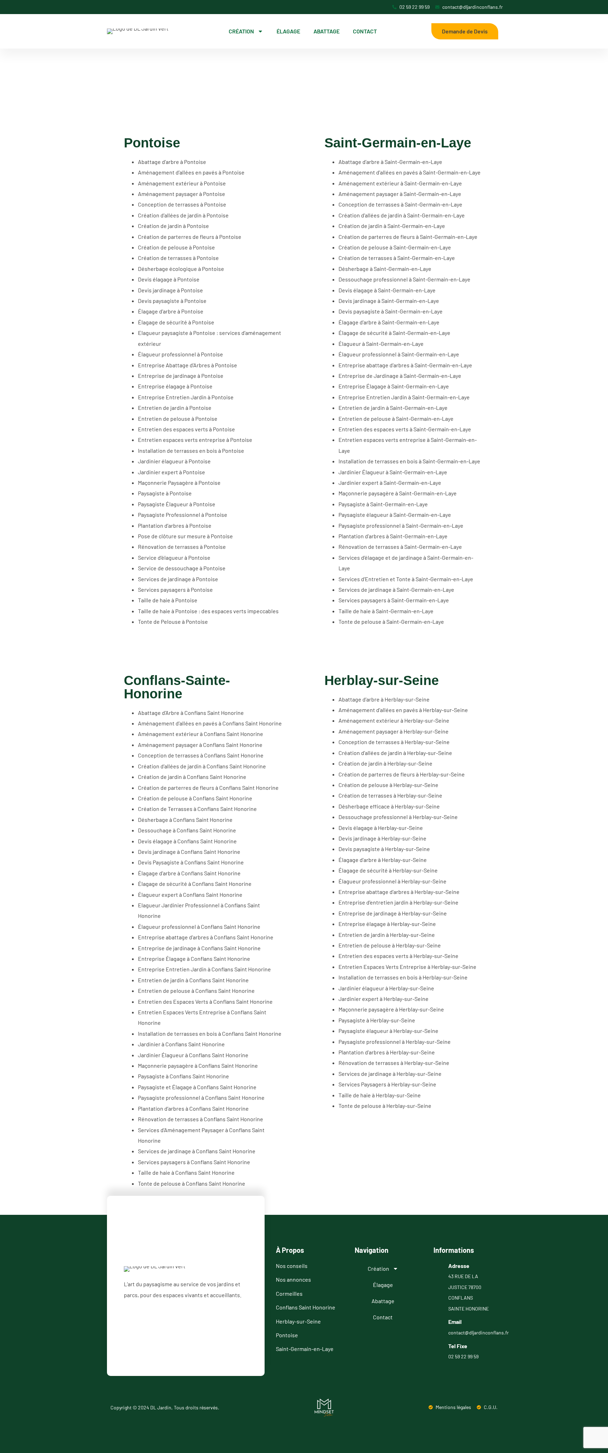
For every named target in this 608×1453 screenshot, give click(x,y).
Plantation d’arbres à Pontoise (174, 525)
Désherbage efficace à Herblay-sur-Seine (389, 806)
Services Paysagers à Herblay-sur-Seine (387, 1084)
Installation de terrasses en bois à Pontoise (191, 450)
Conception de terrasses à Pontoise (182, 204)
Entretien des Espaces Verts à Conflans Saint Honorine (205, 1001)
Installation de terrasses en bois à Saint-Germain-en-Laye (409, 461)
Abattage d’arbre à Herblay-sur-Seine (384, 699)
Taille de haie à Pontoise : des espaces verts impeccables (208, 611)
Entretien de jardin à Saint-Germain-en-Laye (393, 407)
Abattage (327, 31)
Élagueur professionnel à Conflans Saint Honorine (199, 926)
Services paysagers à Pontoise (175, 589)
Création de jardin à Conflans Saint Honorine (192, 776)
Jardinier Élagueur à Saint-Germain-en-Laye (392, 472)
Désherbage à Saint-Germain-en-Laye (384, 268)
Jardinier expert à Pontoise (171, 472)
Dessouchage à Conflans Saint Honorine (187, 830)
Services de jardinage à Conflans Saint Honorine (196, 1151)
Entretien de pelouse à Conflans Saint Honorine (196, 990)
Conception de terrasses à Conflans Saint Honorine (201, 755)
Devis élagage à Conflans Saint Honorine (187, 841)
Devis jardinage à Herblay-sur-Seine (382, 838)
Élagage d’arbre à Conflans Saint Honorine (189, 873)
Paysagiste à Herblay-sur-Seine (376, 1020)
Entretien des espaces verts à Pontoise (186, 429)
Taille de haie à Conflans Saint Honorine (186, 1172)
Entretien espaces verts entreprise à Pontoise (195, 439)
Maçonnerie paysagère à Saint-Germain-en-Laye (397, 493)
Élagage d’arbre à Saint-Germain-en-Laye (388, 322)
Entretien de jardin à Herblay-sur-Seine (386, 934)
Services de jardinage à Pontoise (178, 579)
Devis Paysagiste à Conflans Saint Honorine (191, 862)
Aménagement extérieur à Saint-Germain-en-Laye (400, 183)
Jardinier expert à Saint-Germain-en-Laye (389, 482)
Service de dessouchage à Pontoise (182, 568)
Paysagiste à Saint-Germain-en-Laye (383, 504)
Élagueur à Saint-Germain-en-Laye (381, 343)
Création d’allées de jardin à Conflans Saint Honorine (202, 766)
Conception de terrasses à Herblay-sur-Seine (394, 741)
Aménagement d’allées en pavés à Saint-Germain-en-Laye (409, 172)
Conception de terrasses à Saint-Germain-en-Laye (400, 204)
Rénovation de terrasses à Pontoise (182, 546)
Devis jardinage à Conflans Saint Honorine (189, 851)
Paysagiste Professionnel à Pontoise (182, 514)
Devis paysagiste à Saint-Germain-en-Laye (390, 311)
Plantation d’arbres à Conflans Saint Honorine (193, 1108)
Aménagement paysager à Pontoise (181, 193)
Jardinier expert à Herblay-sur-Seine (383, 998)
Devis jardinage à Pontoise (170, 290)
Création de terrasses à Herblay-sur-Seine (390, 795)
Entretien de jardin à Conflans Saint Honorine (193, 980)
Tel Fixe (457, 1346)
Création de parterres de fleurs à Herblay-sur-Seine (401, 774)
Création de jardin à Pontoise (173, 225)
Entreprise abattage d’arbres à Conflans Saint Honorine (205, 937)
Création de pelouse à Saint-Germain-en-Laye (394, 247)
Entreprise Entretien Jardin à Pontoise (186, 397)
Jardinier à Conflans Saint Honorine (181, 1044)
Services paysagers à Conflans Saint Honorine (194, 1162)
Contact (365, 31)
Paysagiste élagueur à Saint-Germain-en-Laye (394, 514)
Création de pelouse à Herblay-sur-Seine (388, 784)
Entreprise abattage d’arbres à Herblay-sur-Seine (399, 891)
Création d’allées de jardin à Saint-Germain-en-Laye (401, 215)
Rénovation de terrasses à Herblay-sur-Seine (393, 1062)
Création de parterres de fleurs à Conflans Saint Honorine (208, 787)
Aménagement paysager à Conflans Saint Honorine (200, 744)
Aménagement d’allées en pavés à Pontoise (191, 172)
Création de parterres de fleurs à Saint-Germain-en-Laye (407, 236)
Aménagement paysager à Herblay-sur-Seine (393, 731)
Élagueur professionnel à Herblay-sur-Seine (392, 881)
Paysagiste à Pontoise (165, 493)
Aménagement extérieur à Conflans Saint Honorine (200, 733)
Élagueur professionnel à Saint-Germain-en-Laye (398, 354)
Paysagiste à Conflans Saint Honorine (183, 1076)
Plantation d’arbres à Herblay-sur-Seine (386, 1052)
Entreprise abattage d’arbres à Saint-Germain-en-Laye (405, 365)
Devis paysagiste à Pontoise (172, 300)
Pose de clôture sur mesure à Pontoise (185, 536)
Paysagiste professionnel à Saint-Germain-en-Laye (400, 525)
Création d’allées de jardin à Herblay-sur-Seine (395, 752)
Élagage (288, 31)
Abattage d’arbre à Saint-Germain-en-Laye (390, 161)
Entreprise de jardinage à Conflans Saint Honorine (199, 948)
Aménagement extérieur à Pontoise (182, 183)
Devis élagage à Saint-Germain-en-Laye (387, 290)
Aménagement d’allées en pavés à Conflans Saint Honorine (210, 723)
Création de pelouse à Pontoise (176, 247)
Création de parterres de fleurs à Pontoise (189, 236)
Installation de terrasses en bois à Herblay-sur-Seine (403, 977)
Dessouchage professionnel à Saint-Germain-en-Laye (404, 279)
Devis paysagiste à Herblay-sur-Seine (384, 848)
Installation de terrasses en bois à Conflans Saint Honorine (209, 1033)
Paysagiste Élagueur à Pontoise (176, 504)
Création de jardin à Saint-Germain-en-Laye (391, 225)
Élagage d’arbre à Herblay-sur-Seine (382, 859)
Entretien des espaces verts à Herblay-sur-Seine (398, 955)
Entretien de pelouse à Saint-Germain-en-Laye (396, 418)
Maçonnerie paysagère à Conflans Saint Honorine (198, 1065)
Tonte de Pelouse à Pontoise (173, 621)
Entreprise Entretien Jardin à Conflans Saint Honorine (204, 969)
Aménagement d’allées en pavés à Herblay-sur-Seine (403, 709)
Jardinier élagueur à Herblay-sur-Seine (386, 988)
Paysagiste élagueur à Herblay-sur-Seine (388, 1030)
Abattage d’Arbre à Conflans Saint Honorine (191, 712)
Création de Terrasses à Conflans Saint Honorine (197, 808)
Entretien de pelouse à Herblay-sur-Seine (389, 945)
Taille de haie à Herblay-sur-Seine (379, 1095)
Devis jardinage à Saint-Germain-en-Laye (388, 300)
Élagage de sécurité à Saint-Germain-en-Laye (394, 332)
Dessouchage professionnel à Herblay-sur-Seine (398, 816)
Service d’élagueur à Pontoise (174, 557)
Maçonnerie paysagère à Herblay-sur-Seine (391, 1009)
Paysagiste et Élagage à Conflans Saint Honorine (197, 1087)
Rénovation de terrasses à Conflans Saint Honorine (200, 1119)
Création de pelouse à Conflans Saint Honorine (195, 798)
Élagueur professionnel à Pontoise (180, 354)
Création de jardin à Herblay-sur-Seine (385, 763)
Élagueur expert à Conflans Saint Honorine (190, 894)
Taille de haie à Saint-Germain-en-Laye (385, 611)
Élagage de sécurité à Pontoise (176, 322)
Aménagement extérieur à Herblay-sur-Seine (393, 720)
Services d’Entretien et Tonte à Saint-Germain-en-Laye (405, 579)
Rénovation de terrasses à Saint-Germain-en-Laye (400, 546)
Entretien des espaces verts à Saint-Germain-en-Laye (404, 429)
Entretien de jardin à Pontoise (174, 407)
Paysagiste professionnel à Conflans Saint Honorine (201, 1097)
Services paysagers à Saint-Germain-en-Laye (393, 600)
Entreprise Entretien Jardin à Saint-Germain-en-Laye (404, 397)
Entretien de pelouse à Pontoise (177, 418)
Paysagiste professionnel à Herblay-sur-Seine (394, 1041)
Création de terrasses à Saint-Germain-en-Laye (396, 257)
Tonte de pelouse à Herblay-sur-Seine (384, 1105)
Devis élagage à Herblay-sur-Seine (380, 827)
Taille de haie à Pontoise (167, 600)
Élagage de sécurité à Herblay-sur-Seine (388, 870)
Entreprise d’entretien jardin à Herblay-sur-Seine (398, 902)
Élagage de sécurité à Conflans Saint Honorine (195, 883)
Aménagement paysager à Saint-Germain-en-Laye (399, 193)
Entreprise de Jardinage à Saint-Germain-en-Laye (399, 375)
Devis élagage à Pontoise (169, 279)
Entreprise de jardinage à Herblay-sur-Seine (392, 913)
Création (241, 31)
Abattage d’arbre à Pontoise (172, 161)
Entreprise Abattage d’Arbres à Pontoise (187, 365)
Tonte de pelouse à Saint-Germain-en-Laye (391, 621)
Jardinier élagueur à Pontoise (174, 461)
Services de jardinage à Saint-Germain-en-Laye (396, 589)
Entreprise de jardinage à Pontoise (180, 375)
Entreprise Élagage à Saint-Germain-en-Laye (393, 386)
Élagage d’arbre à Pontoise (170, 311)
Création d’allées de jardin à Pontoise (183, 215)
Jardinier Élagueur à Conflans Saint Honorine (193, 1055)
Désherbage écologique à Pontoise (181, 268)
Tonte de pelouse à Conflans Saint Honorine (191, 1183)
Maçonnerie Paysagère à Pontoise (179, 482)
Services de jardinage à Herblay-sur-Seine (390, 1073)
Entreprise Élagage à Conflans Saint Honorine (194, 958)
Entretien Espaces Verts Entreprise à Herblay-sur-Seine (407, 966)
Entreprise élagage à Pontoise (175, 386)
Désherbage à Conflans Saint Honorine (185, 819)
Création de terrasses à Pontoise (178, 257)
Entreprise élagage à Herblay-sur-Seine (387, 923)
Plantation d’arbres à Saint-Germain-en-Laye (393, 536)
